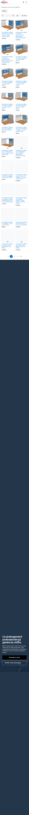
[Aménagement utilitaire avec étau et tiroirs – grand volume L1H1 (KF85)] (7, 236)
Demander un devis (14, 657)
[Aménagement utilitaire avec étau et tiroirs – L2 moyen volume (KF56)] (21, 214)
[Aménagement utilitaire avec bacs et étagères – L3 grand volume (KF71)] (7, 96)
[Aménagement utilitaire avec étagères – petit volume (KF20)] (7, 214)
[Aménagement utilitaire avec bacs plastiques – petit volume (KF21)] (7, 119)
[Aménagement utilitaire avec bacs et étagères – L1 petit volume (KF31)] (21, 49)
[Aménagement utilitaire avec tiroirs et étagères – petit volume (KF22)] (7, 167)
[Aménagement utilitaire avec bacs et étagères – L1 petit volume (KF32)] (7, 73)
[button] (17, 15)
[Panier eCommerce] (23, 2)
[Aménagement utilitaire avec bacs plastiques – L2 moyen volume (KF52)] (21, 96)
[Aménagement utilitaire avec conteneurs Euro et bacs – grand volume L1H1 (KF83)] (7, 142)
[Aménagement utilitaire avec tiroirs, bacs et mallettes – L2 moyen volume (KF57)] (21, 167)
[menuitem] (4, 11)
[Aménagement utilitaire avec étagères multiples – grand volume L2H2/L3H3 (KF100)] (21, 190)
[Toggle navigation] (26, 2)
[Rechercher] (13, 15)
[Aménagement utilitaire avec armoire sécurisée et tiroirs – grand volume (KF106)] (7, 24)
